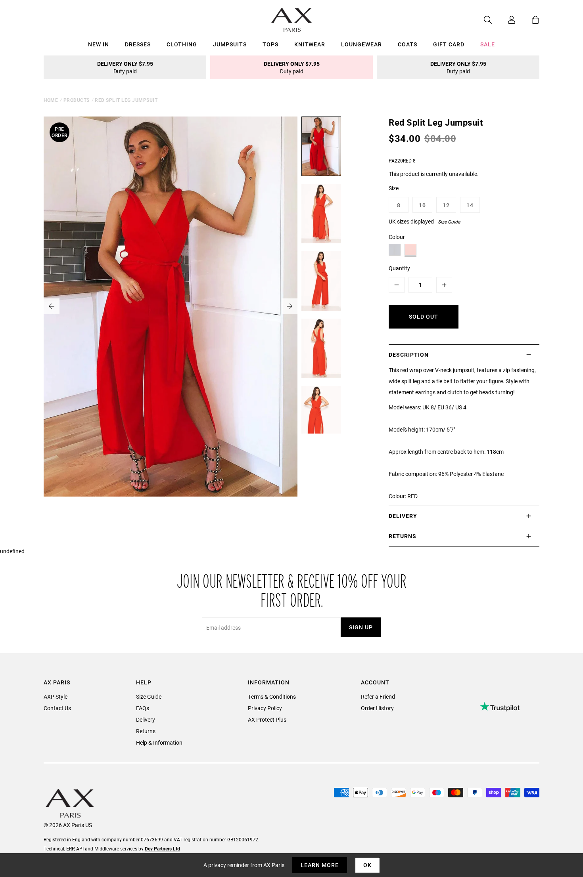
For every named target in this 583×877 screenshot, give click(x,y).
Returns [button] (402, 536)
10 (422, 205)
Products (76, 100)
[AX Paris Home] (291, 20)
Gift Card (448, 44)
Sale (487, 44)
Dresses (138, 44)
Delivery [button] (403, 516)
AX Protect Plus (267, 719)
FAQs (142, 708)
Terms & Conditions (272, 696)
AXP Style (55, 696)
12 (446, 205)
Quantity (399, 268)
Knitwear (309, 44)
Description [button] (409, 354)
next (289, 306)
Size (394, 188)
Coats (407, 44)
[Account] (504, 20)
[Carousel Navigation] (170, 306)
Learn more (320, 865)
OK (367, 865)
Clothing (182, 44)
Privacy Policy (265, 708)
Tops (270, 44)
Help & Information (159, 742)
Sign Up (361, 627)
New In (98, 44)
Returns (145, 731)
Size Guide (449, 221)
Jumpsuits (230, 44)
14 (470, 205)
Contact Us (57, 708)
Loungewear (361, 44)
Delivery (145, 719)
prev (51, 306)
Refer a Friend (378, 696)
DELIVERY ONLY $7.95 (125, 67)
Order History (377, 708)
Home (51, 100)
